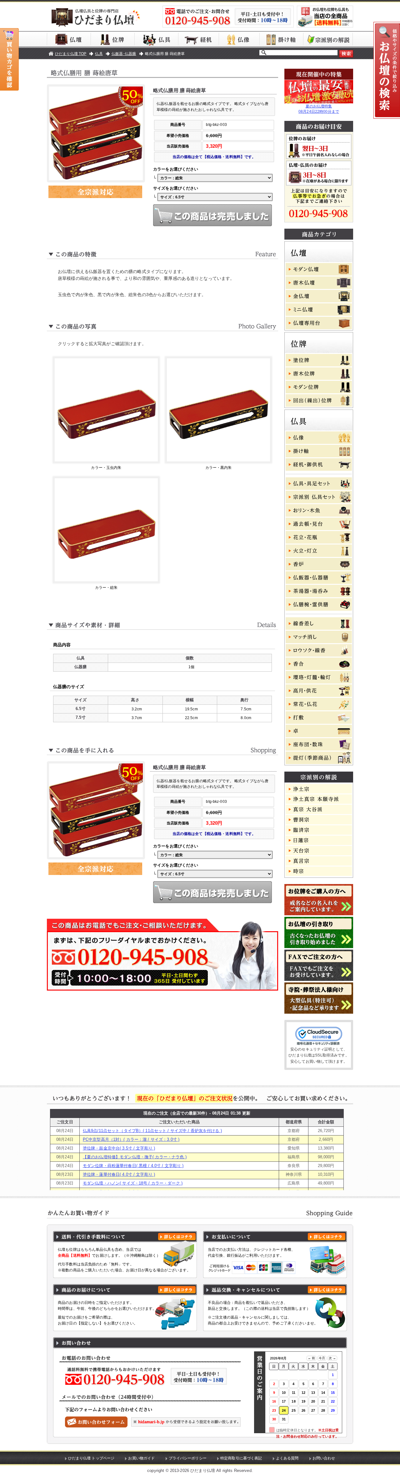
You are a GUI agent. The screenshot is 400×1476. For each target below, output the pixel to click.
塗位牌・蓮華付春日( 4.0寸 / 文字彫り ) (119, 1174)
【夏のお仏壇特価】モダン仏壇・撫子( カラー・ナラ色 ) (135, 1157)
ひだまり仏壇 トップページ (91, 1458)
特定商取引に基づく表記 (241, 1458)
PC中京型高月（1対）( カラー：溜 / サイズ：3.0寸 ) (131, 1139)
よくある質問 (287, 1458)
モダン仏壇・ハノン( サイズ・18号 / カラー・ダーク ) (132, 1183)
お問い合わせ (323, 1458)
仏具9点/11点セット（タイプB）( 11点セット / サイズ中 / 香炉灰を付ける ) (152, 1130)
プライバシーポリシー (188, 1458)
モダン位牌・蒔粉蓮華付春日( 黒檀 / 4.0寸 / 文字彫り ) (133, 1165)
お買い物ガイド (141, 1458)
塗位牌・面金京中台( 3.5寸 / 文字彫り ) (119, 1148)
